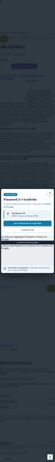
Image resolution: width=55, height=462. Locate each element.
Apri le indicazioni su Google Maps (27, 223)
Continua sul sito (27, 230)
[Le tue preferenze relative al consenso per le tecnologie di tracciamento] (50, 457)
